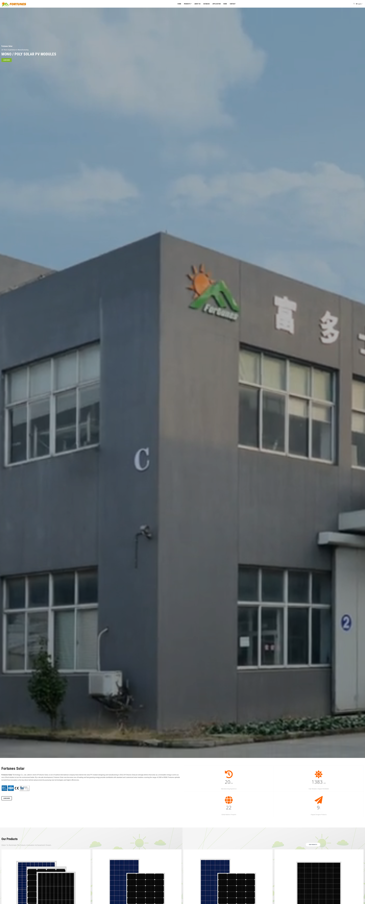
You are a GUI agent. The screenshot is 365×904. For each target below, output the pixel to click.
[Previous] (3, 899)
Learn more (6, 60)
